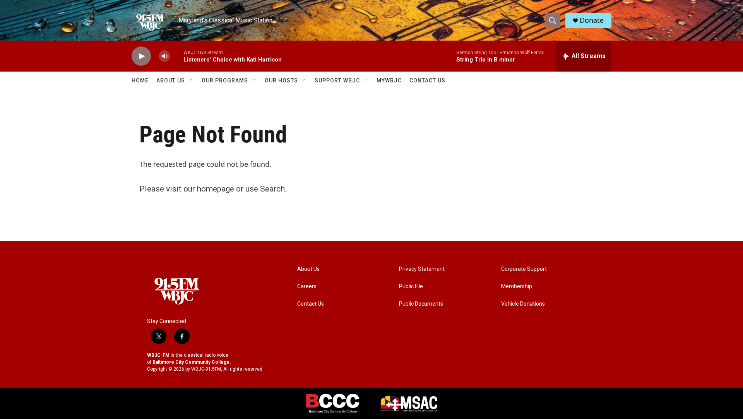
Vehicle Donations (523, 304)
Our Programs (225, 80)
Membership (516, 286)
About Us (170, 80)
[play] (141, 56)
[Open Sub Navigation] (191, 80)
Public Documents (421, 304)
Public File (411, 286)
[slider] (177, 56)
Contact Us (427, 80)
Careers (307, 286)
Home (140, 80)
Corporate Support (524, 269)
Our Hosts (281, 80)
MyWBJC (389, 80)
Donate (592, 20)
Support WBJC (337, 80)
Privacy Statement (422, 269)
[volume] (164, 56)
